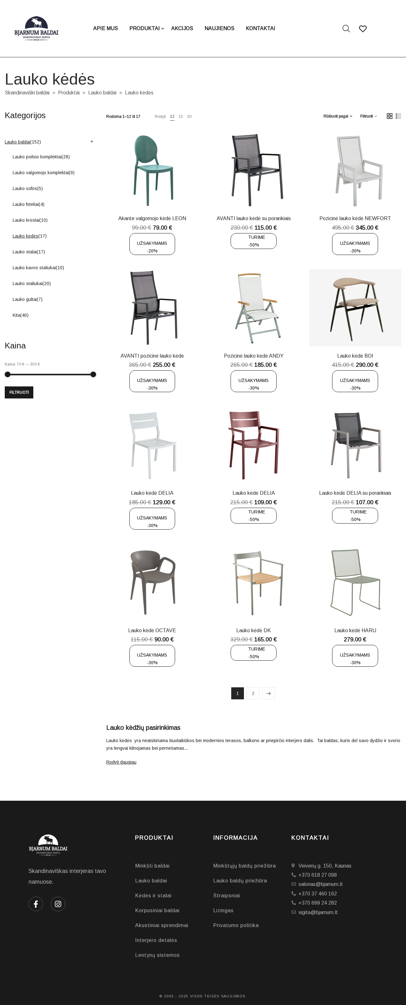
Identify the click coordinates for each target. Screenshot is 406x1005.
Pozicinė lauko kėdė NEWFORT (355, 218)
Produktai (69, 92)
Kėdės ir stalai (153, 895)
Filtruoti (19, 392)
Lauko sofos (25, 188)
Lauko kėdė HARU (355, 630)
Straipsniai (226, 895)
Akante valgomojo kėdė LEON (152, 218)
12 (172, 116)
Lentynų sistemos (157, 955)
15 (181, 116)
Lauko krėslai (26, 220)
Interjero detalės (156, 940)
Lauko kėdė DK (253, 630)
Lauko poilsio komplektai (37, 156)
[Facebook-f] (36, 904)
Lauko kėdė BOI (355, 356)
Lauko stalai (25, 251)
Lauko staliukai (28, 283)
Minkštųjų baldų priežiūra (244, 865)
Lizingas (223, 910)
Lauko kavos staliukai (34, 267)
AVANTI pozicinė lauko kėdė (152, 356)
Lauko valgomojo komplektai (41, 172)
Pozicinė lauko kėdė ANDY (254, 356)
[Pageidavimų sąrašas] (173, 194)
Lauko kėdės (25, 236)
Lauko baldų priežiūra (240, 880)
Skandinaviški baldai (27, 92)
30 (189, 116)
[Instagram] (58, 904)
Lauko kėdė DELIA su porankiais (355, 493)
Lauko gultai (25, 299)
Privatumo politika (236, 925)
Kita (16, 315)
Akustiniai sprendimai (161, 925)
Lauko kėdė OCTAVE (152, 630)
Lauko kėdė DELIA (152, 493)
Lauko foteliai (26, 204)
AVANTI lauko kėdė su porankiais (254, 218)
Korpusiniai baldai (157, 910)
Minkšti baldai (152, 865)
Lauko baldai (102, 92)
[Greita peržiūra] (157, 194)
